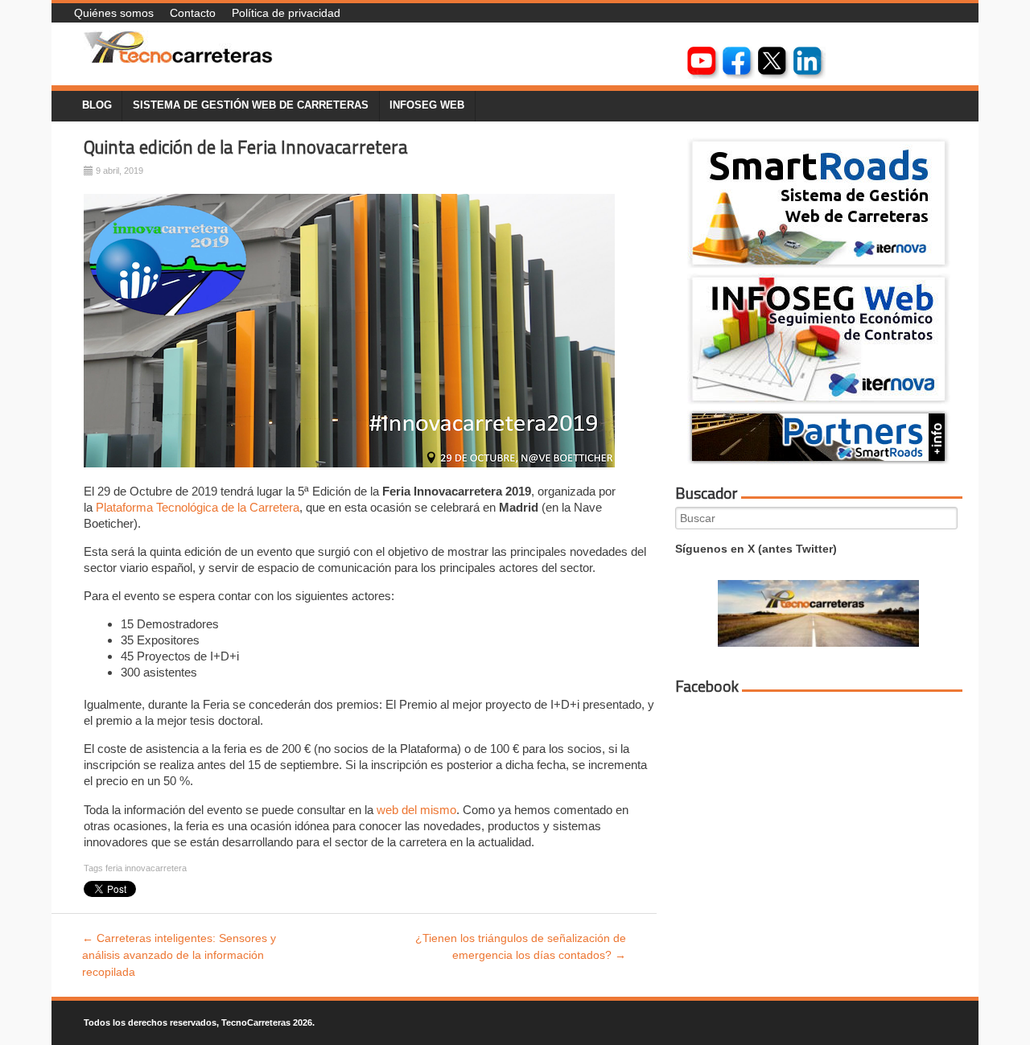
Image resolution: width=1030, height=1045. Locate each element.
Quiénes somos (114, 12)
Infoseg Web (426, 105)
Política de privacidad (286, 12)
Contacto (193, 12)
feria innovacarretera (146, 868)
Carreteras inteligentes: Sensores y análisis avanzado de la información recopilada (179, 955)
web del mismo (416, 810)
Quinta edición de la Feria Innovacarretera (246, 147)
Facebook (707, 686)
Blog (97, 105)
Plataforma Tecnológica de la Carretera (197, 507)
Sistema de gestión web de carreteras (251, 105)
